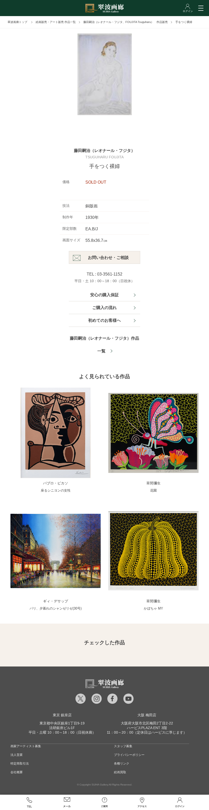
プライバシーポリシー (129, 755)
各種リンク (121, 763)
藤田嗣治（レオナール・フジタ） (104, 150)
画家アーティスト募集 (25, 746)
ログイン (180, 802)
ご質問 (104, 802)
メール (67, 802)
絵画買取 (120, 772)
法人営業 (16, 755)
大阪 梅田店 (146, 715)
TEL (29, 802)
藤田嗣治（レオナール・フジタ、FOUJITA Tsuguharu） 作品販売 (125, 21)
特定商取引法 (19, 763)
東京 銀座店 (62, 715)
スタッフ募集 (123, 746)
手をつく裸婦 (183, 21)
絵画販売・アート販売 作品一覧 (56, 21)
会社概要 (16, 772)
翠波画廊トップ (17, 21)
